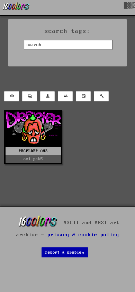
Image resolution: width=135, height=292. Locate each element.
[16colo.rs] (16, 7)
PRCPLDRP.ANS (33, 151)
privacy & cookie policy (83, 235)
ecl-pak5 (33, 159)
